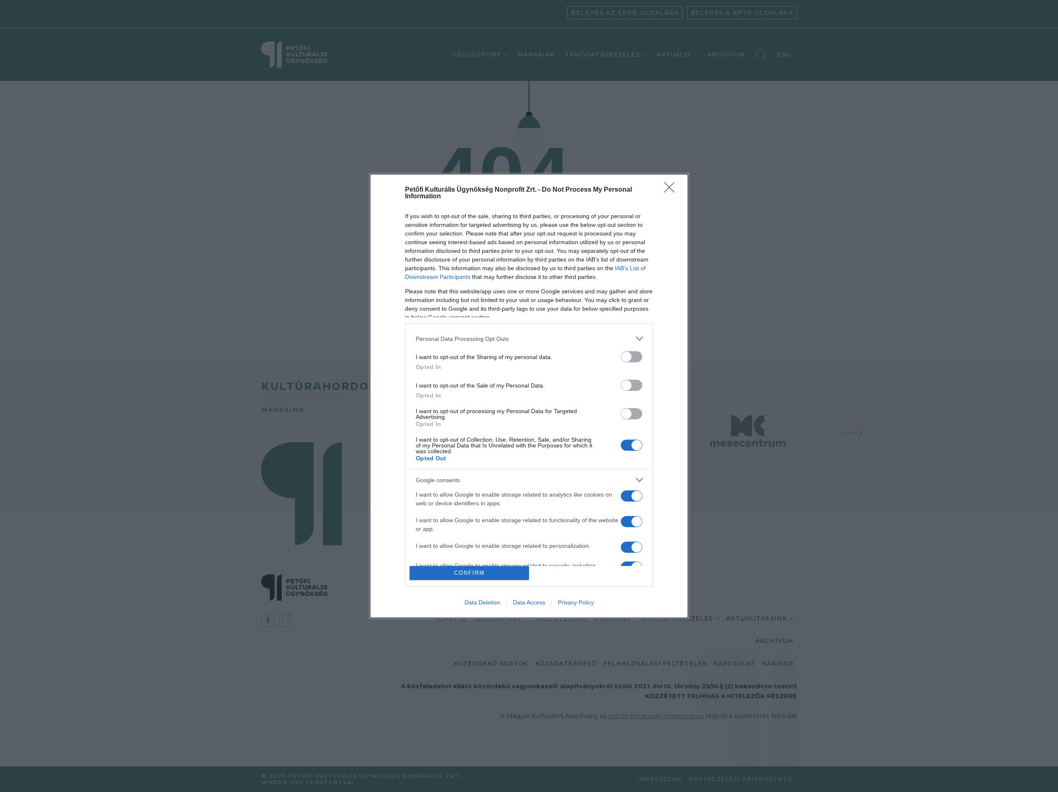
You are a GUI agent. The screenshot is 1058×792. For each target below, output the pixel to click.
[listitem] (529, 338)
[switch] (631, 356)
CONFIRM (469, 573)
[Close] (672, 190)
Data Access (529, 602)
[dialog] (529, 396)
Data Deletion (482, 602)
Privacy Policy (576, 602)
